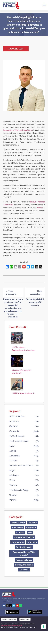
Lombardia (14, 455)
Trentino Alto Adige (18, 490)
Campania (14, 431)
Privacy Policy (25, 619)
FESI (30, 532)
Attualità (32, 522)
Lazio (11, 445)
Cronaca (20, 532)
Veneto (12, 499)
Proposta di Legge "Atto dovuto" (24, 553)
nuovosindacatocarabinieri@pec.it (11, 625)
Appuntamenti (18, 522)
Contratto (31, 527)
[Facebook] (3, 605)
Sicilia (12, 480)
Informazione (17, 542)
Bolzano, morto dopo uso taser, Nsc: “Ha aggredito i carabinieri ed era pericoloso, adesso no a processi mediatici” (13, 308)
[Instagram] (7, 605)
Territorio (24, 569)
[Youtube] (17, 605)
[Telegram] (13, 605)
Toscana (13, 485)
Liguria (12, 450)
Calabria (13, 426)
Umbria (12, 494)
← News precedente (11, 292)
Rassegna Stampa (24, 560)
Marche (13, 460)
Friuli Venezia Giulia (18, 441)
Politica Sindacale (24, 547)
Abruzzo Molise (16, 416)
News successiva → (36, 292)
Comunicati (17, 527)
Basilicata (14, 421)
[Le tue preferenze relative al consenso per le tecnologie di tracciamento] (43, 626)
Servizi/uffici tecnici (24, 565)
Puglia (12, 470)
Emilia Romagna (16, 436)
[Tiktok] (10, 605)
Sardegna (13, 475)
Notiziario (32, 542)
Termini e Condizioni (9, 619)
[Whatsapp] (20, 605)
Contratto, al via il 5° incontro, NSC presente (35, 302)
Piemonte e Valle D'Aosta (21, 465)
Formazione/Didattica (24, 537)
